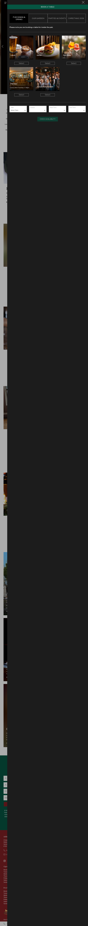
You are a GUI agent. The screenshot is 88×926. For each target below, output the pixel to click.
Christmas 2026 (76, 18)
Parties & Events (57, 18)
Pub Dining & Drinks (19, 18)
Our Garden (38, 18)
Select (21, 63)
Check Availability (47, 119)
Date (12, 107)
